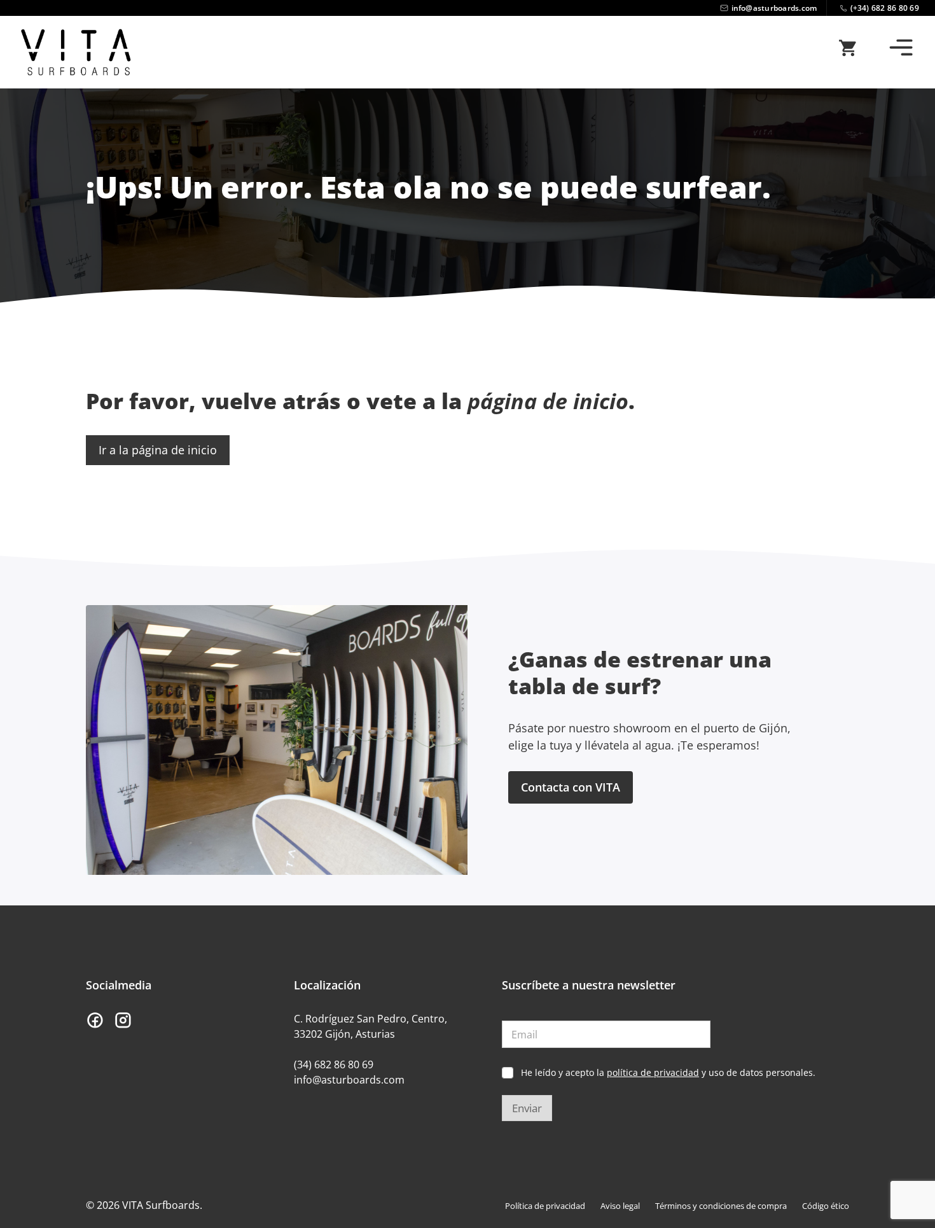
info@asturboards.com (774, 8)
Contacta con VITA (570, 787)
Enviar (527, 1108)
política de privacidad (653, 1072)
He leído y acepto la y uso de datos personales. (668, 1072)
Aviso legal (620, 1205)
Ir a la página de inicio (158, 449)
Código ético (825, 1205)
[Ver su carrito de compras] (847, 52)
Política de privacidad (545, 1205)
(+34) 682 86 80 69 (885, 8)
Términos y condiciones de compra (721, 1205)
